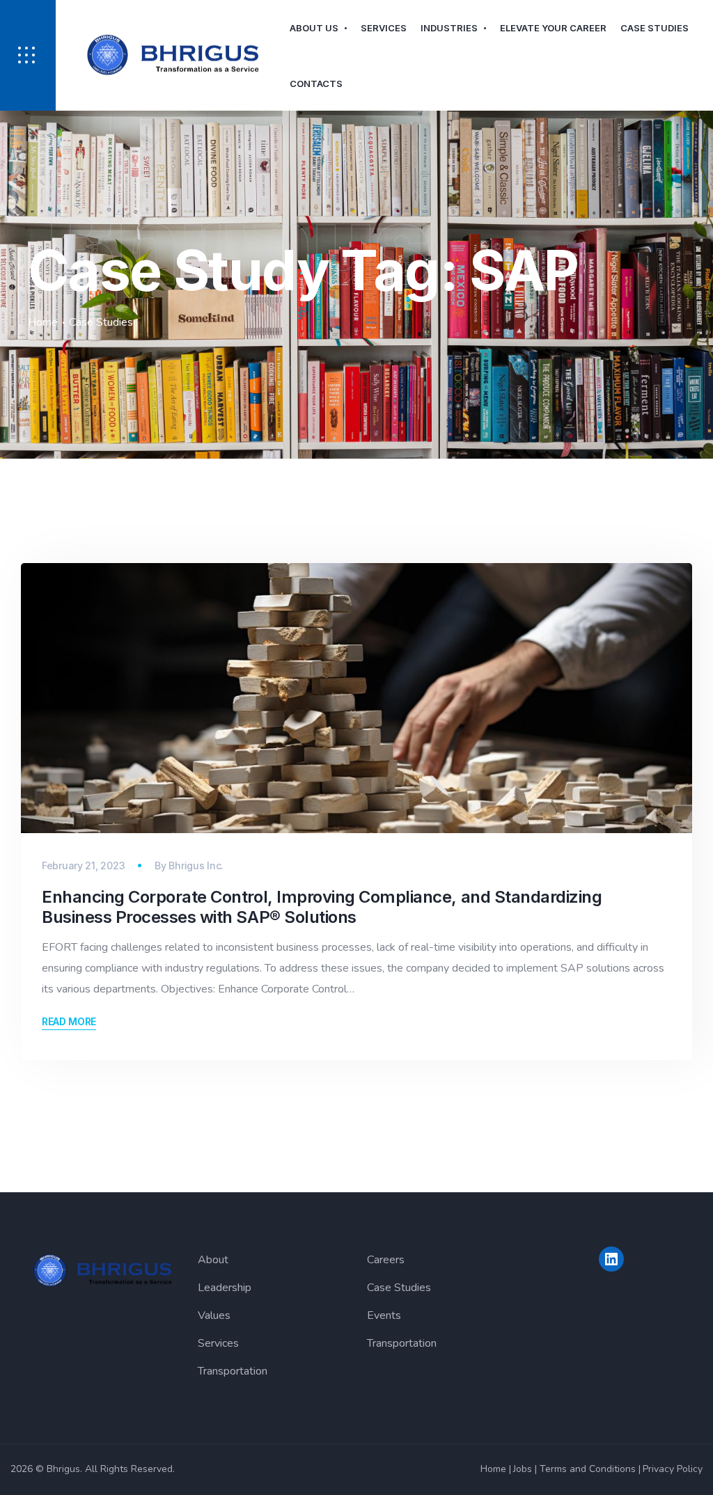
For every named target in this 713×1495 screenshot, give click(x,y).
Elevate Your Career (553, 27)
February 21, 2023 (83, 865)
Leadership (224, 1287)
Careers (386, 1259)
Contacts (316, 83)
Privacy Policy (673, 1469)
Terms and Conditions (588, 1469)
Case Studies (654, 27)
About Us (314, 27)
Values (214, 1315)
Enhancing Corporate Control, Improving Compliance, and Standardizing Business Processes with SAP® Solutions (322, 907)
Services (384, 27)
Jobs (522, 1469)
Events (384, 1315)
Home (43, 322)
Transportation (232, 1371)
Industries (449, 27)
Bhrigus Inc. (196, 865)
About (213, 1259)
